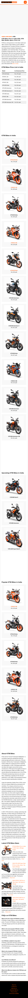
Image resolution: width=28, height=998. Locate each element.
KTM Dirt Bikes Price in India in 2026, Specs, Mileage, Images (19, 848)
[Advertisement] (14, 19)
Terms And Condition (14, 993)
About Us (14, 984)
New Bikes (9, 36)
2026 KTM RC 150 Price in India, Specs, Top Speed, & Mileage (18, 882)
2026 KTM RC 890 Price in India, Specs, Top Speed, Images (18, 899)
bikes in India (15, 63)
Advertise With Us (14, 990)
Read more (12, 877)
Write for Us (14, 988)
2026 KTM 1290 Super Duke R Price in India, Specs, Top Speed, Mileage (19, 865)
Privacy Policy (14, 991)
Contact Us (14, 986)
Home (3, 36)
